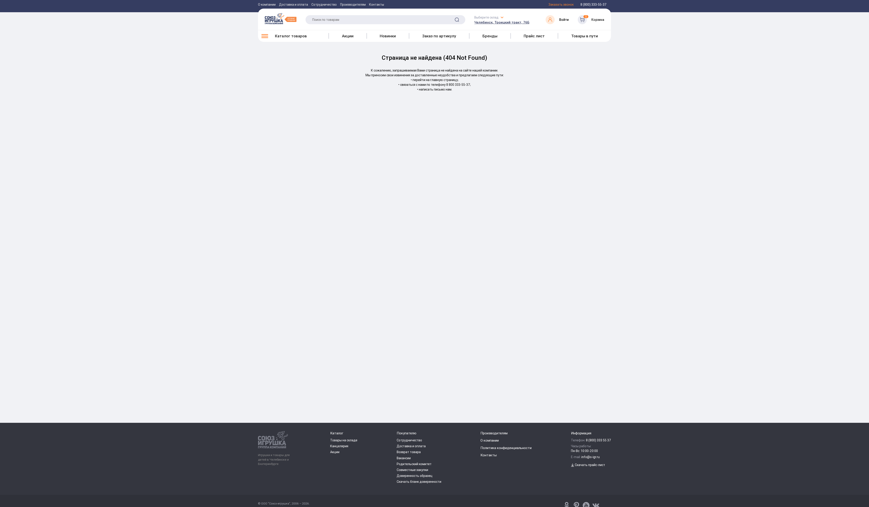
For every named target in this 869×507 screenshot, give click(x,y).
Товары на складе (343, 440)
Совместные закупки (412, 470)
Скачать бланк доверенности (419, 481)
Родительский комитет (414, 464)
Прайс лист (534, 35)
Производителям (353, 4)
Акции (347, 35)
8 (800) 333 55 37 (598, 440)
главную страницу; (444, 80)
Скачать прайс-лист (589, 465)
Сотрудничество (324, 4)
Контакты (376, 4)
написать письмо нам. (435, 89)
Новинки (388, 35)
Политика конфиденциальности (506, 448)
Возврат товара (409, 452)
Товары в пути (584, 35)
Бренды (489, 35)
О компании (267, 4)
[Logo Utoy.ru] (280, 18)
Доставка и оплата (293, 4)
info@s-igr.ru (590, 457)
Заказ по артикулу (439, 35)
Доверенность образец (414, 476)
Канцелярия (339, 446)
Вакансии (404, 458)
